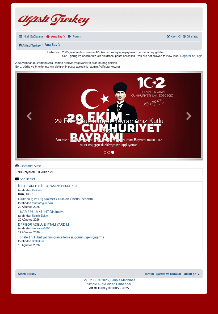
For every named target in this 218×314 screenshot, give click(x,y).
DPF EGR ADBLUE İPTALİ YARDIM (43, 224)
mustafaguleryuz (42, 203)
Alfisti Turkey (27, 273)
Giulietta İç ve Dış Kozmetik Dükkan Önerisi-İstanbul (55, 199)
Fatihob (36, 190)
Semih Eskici (40, 215)
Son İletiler (27, 179)
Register (185, 55)
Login (198, 55)
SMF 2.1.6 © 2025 (96, 280)
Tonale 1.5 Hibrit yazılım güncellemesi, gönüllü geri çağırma (61, 237)
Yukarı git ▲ (191, 273)
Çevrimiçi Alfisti (30, 166)
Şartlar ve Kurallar (168, 273)
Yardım (149, 273)
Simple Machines (122, 280)
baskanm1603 (41, 228)
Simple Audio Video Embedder (109, 284)
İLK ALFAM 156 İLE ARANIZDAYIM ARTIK (48, 186)
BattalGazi (38, 241)
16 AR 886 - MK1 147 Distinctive (41, 212)
